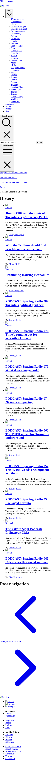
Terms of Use (11, 756)
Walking (14, 99)
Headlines (15, 53)
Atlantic (8, 739)
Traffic (14, 92)
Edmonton (9, 742)
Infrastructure (16, 60)
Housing (14, 58)
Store (7, 111)
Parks (13, 72)
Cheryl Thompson (16, 234)
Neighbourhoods (18, 67)
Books (8, 106)
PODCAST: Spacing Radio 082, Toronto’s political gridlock (27, 303)
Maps (13, 63)
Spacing (14, 84)
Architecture (16, 21)
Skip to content (6, 1)
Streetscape (16, 89)
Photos (14, 75)
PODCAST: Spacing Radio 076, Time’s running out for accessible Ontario (27, 334)
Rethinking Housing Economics (27, 275)
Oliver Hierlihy (15, 264)
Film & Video (17, 46)
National (9, 523)
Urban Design (17, 97)
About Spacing (11, 749)
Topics (9, 11)
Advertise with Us (13, 751)
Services (14, 82)
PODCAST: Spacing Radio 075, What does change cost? (27, 368)
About (19, 182)
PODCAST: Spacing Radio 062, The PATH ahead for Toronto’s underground (27, 434)
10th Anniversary (18, 19)
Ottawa (8, 737)
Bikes (13, 24)
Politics (14, 80)
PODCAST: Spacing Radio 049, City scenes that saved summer (27, 560)
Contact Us (10, 758)
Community (16, 34)
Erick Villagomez (16, 290)
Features (14, 43)
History (14, 55)
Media (13, 65)
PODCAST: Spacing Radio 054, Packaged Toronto (27, 501)
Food (13, 48)
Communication (18, 31)
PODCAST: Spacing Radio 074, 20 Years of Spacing (27, 400)
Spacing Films (17, 87)
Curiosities (15, 38)
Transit (14, 94)
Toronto (3, 177)
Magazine (9, 104)
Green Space (16, 50)
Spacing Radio (15, 320)
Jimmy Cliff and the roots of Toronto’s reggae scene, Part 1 (26, 215)
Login (2, 187)
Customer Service (8, 182)
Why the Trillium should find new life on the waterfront (25, 247)
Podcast (14, 77)
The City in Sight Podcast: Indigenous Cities (23, 530)
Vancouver (12, 177)
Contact (25, 182)
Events (14, 41)
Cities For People (18, 26)
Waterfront (15, 101)
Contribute (10, 754)
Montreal (9, 734)
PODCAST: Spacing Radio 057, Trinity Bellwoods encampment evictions (27, 469)
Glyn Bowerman (16, 577)
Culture (14, 36)
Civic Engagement (19, 29)
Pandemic (15, 70)
